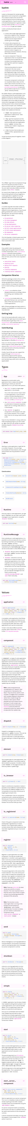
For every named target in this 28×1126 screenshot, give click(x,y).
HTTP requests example (11, 631)
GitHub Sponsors (15, 354)
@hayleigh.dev (20, 340)
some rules (16, 887)
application (8, 602)
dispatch (7, 721)
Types (5, 366)
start (6, 1029)
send (6, 927)
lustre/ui (7, 290)
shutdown (8, 956)
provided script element (11, 87)
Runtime (7, 510)
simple (7, 986)
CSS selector (20, 1055)
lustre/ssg (7, 298)
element (7, 749)
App (5, 376)
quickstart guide (6, 26)
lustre (6, 2)
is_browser (8, 776)
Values (5, 592)
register (7, 840)
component (8, 640)
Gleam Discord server (11, 338)
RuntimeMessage (11, 534)
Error (6, 442)
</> (24, 376)
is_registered (10, 811)
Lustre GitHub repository (12, 324)
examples (17, 24)
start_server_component (10, 1082)
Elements (6, 706)
